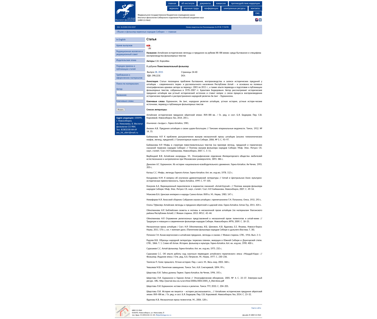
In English (120, 40)
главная (172, 3)
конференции (211, 8)
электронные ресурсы (234, 8)
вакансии (221, 3)
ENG (258, 13)
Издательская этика (126, 60)
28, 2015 (159, 72)
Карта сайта (256, 308)
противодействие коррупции (245, 3)
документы (205, 3)
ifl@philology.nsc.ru (163, 315)
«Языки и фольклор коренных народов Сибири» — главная (146, 32)
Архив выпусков (124, 45)
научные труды (191, 8)
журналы (173, 8)
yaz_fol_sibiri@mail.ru (127, 133)
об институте (187, 3)
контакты (255, 8)
